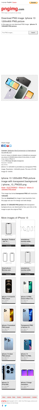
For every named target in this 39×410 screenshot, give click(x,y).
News (13, 397)
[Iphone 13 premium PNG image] (8, 315)
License (9, 397)
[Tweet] (10, 146)
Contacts (34, 397)
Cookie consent (26, 397)
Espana (14, 2)
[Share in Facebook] (2, 146)
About (3, 397)
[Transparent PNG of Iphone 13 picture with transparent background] (27, 315)
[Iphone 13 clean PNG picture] (8, 343)
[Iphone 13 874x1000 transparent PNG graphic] (8, 372)
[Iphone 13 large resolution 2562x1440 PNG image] (27, 372)
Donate (19, 397)
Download (8, 246)
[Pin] (8, 146)
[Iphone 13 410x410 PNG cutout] (8, 286)
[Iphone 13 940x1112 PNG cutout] (27, 343)
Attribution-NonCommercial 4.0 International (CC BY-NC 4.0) (18, 151)
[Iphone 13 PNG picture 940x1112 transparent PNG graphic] (27, 286)
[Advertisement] (19, 55)
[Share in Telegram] (5, 146)
